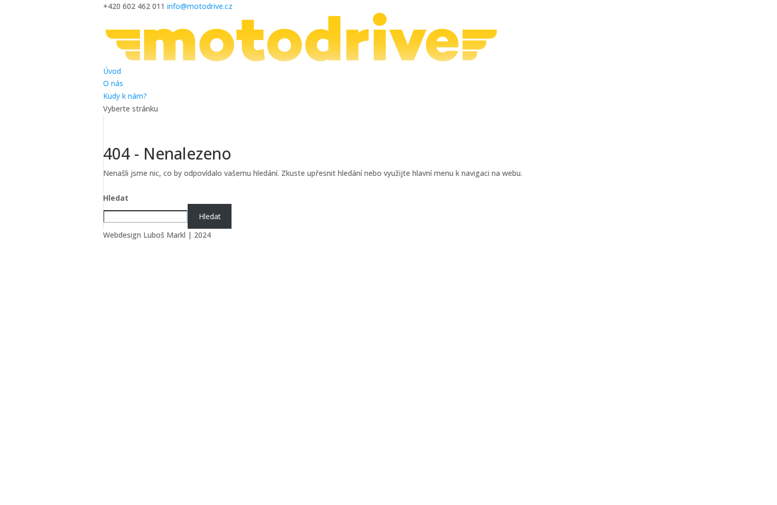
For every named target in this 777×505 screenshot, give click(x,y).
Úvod (112, 71)
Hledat (115, 198)
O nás (113, 83)
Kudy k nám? (125, 96)
